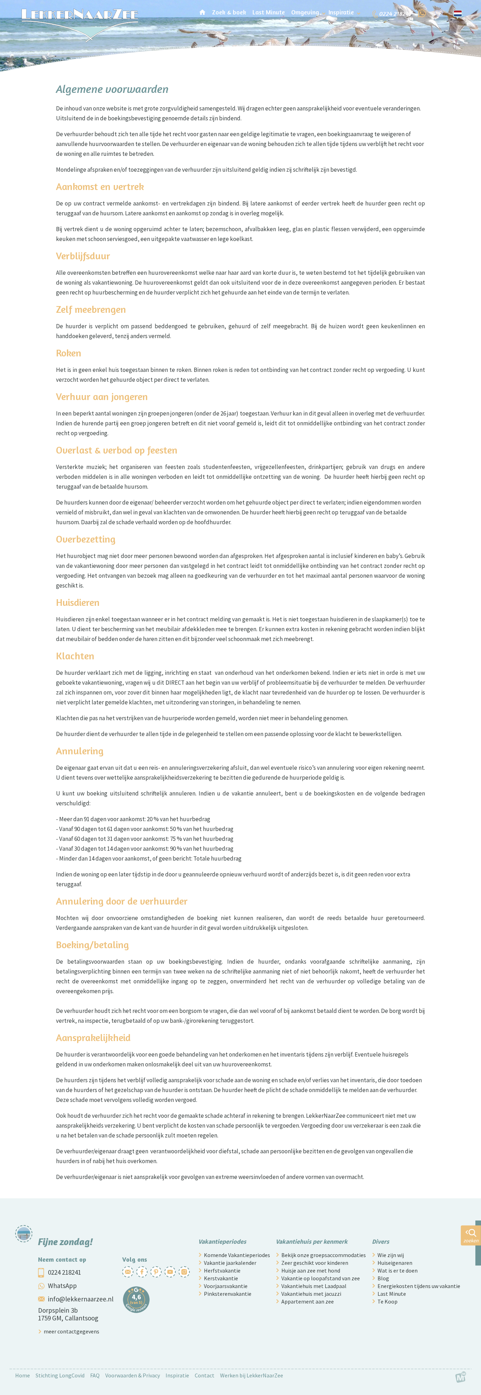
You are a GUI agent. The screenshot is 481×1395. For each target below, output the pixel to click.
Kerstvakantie (221, 1278)
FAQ (95, 1375)
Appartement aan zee (307, 1301)
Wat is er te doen (397, 1270)
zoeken (471, 1240)
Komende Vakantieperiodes (237, 1254)
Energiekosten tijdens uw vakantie (418, 1285)
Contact (204, 1375)
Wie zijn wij (390, 1254)
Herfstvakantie (222, 1270)
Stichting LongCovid (60, 1375)
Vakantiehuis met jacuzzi (311, 1293)
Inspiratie (177, 1375)
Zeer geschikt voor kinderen (314, 1262)
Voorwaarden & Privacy (132, 1375)
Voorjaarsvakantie (226, 1285)
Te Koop (387, 1301)
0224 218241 (64, 1272)
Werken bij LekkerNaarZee (251, 1375)
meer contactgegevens (71, 1331)
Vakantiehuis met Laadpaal (313, 1285)
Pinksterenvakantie (227, 1293)
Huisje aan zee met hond (310, 1270)
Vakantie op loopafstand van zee (320, 1278)
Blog (383, 1278)
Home (22, 1375)
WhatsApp (62, 1285)
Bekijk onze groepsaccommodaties (323, 1254)
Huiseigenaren (394, 1262)
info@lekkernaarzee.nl (80, 1299)
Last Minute (391, 1293)
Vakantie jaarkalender (230, 1262)
